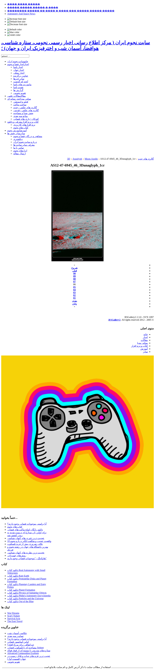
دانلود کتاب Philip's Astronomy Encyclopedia (29, 595)
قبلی (74, 270)
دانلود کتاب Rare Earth (18, 576)
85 (74, 287)
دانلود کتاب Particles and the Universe (25, 598)
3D (68, 159)
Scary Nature (13, 616)
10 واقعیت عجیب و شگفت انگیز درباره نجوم (29, 541)
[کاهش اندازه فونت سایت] (17, 24)
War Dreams (13, 613)
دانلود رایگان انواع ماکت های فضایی (25, 529)
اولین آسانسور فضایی (18, 642)
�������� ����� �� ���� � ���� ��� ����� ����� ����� (60, 11)
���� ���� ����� (23, 4)
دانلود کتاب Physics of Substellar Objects (26, 592)
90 (74, 273)
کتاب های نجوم (14, 526)
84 (74, 290)
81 (74, 298)
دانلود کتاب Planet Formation (21, 590)
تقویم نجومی (13, 662)
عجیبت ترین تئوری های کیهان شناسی (25, 538)
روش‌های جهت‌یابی (16, 555)
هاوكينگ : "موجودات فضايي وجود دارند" (27, 558)
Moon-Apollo (91, 159)
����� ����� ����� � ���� (32, 7)
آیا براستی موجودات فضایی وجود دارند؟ (26, 524)
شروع (74, 268)
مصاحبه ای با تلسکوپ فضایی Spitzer (25, 647)
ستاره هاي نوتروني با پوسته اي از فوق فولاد (28, 650)
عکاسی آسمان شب (17, 633)
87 (74, 281)
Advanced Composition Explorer (23, 653)
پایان (74, 303)
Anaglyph (77, 159)
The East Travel (14, 621)
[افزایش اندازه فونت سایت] (16, 19)
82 (74, 295)
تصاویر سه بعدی (15, 636)
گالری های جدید (146, 159)
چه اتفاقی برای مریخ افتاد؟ (20, 644)
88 (74, 279)
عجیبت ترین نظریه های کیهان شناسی (26, 552)
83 (74, 292)
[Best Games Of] (77, 507)
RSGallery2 (114, 320)
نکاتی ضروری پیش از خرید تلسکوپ (25, 544)
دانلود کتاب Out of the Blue (20, 601)
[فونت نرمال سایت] (16, 21)
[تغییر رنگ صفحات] (14, 29)
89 (74, 276)
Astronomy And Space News (21, 13)
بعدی (74, 301)
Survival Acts (13, 618)
